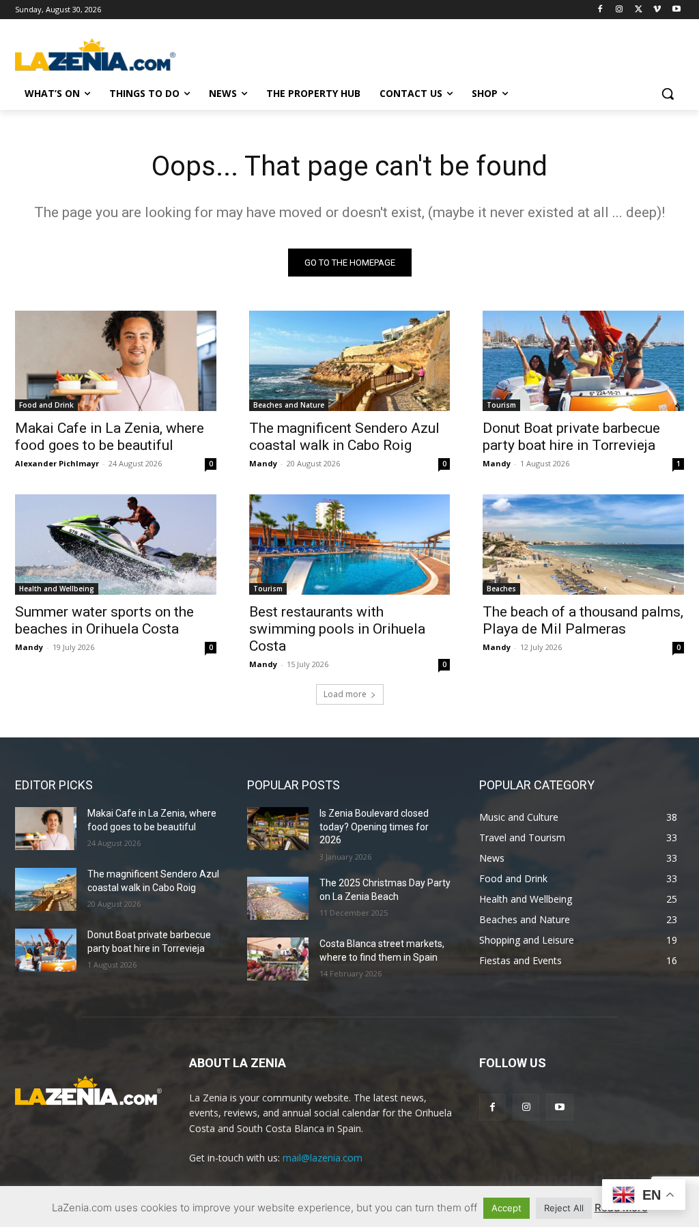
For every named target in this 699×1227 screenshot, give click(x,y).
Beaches (501, 588)
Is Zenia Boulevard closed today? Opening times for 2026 (374, 826)
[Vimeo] (657, 10)
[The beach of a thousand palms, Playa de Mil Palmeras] (583, 544)
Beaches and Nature (288, 405)
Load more (345, 694)
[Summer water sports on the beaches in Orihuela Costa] (115, 544)
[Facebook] (600, 10)
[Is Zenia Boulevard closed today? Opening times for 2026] (278, 828)
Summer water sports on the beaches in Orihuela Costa (104, 620)
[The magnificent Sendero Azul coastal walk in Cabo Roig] (350, 361)
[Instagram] (619, 10)
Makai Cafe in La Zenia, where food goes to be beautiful (109, 436)
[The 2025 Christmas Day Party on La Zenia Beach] (278, 898)
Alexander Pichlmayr (57, 463)
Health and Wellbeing (56, 588)
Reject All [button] (564, 1207)
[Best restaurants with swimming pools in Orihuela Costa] (350, 544)
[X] (638, 10)
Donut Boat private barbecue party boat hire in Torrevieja (571, 436)
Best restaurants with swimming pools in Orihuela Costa (337, 629)
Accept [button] (506, 1207)
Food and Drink (46, 405)
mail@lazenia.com (322, 1157)
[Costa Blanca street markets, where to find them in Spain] (278, 959)
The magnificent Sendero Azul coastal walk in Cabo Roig (344, 436)
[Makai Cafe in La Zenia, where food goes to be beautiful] (115, 361)
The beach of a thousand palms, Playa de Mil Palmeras (583, 620)
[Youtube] (676, 10)
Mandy (263, 463)
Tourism (501, 405)
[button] (667, 93)
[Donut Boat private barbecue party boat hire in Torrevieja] (583, 361)
